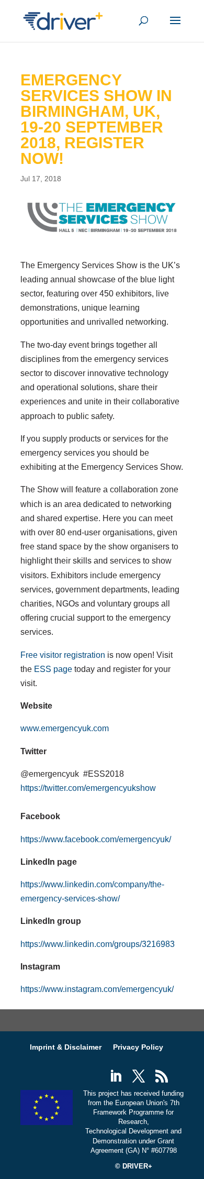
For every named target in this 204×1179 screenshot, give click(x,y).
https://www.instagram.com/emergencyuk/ (97, 989)
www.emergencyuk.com (64, 728)
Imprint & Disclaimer (65, 1047)
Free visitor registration (62, 655)
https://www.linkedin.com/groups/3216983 (97, 944)
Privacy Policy (138, 1047)
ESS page (53, 669)
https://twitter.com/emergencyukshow (88, 788)
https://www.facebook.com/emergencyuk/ (95, 839)
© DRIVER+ (133, 1166)
